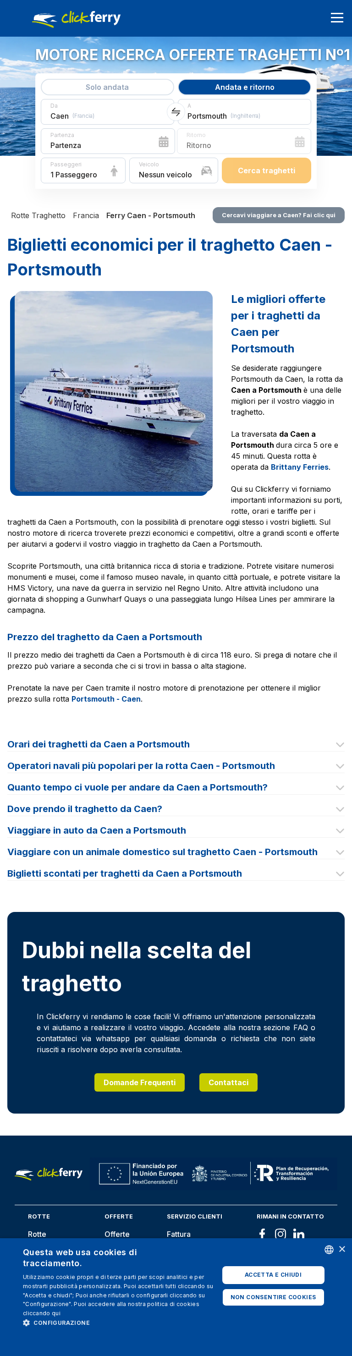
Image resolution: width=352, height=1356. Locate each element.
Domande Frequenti (140, 1082)
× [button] (341, 1249)
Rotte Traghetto (38, 215)
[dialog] (176, 1297)
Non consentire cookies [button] (273, 1297)
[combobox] (329, 1249)
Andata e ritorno (245, 87)
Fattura (179, 1234)
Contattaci (228, 1082)
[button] (121, 1322)
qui (56, 1313)
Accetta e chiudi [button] (273, 1274)
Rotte (37, 1234)
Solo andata (107, 87)
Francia (86, 215)
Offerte (117, 1234)
